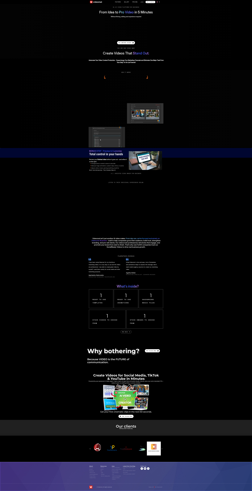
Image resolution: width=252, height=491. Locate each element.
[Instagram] (148, 468)
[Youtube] (145, 468)
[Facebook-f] (142, 468)
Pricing (134, 2)
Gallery (126, 2)
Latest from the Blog (129, 466)
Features (118, 2)
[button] (90, 449)
